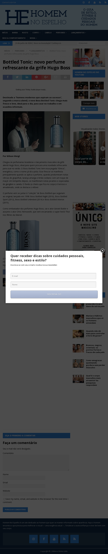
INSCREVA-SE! (54, 294)
